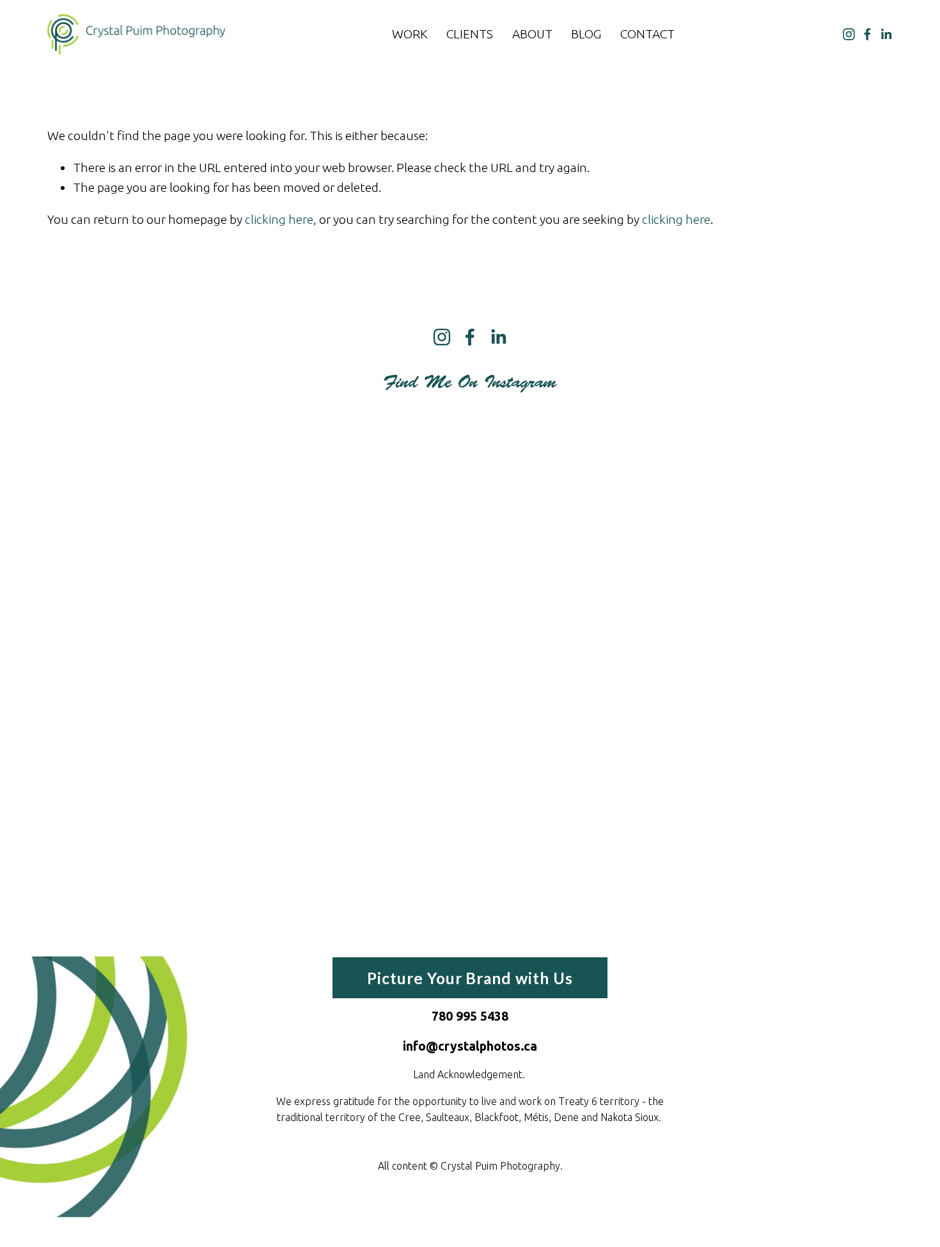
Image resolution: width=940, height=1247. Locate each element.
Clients (469, 34)
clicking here (279, 219)
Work (410, 34)
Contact (647, 34)
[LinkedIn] (886, 34)
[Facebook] (867, 34)
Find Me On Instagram (470, 382)
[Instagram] (849, 34)
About (532, 34)
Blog (586, 34)
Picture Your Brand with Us (470, 978)
